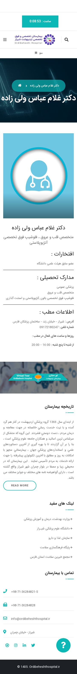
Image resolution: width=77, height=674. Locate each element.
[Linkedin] (24, 646)
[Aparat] (7, 646)
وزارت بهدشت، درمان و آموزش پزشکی (47, 519)
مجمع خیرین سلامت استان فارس (50, 557)
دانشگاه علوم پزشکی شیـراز (54, 528)
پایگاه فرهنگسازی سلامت (55, 547)
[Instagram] (16, 646)
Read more (19, 485)
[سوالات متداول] (63, 645)
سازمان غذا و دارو (60, 538)
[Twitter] (33, 646)
